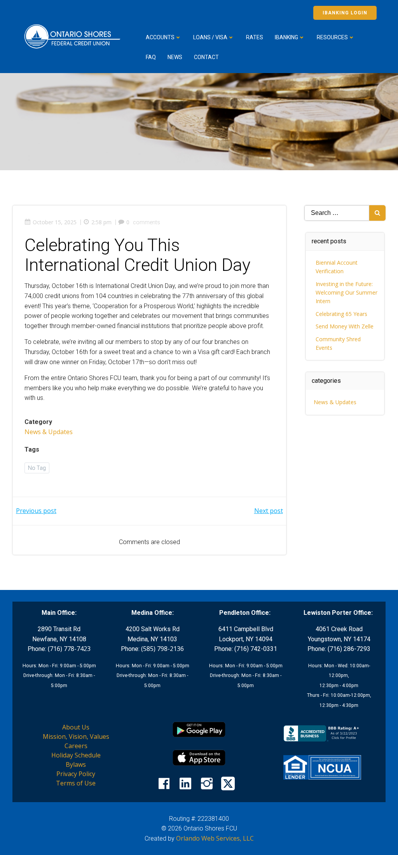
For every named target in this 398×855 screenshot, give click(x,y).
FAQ (151, 57)
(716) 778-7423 (69, 648)
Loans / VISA (210, 37)
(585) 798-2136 (162, 648)
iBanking (286, 37)
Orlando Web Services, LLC (215, 838)
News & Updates (48, 432)
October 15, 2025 (55, 222)
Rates (254, 37)
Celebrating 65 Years (341, 314)
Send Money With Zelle (345, 326)
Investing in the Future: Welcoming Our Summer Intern (346, 292)
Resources (332, 37)
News (175, 57)
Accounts (160, 37)
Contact (206, 57)
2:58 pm (101, 222)
